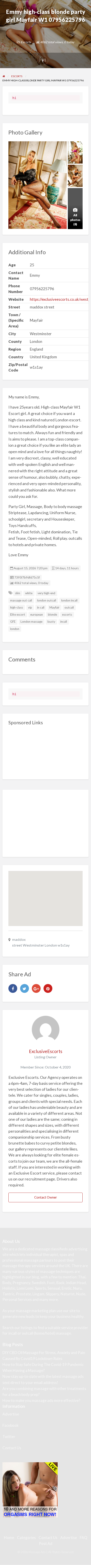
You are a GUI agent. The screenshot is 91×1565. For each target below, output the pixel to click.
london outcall (46, 600)
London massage (31, 621)
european (36, 614)
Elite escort (17, 614)
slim (17, 593)
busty (51, 621)
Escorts (26, 42)
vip (30, 607)
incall (63, 621)
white (28, 593)
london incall (69, 600)
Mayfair (54, 607)
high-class (16, 607)
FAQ (83, 1537)
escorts (67, 614)
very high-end (46, 593)
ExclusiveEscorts (45, 1051)
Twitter (8, 1436)
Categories (26, 1537)
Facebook (10, 1425)
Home (9, 1537)
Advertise (10, 1414)
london (14, 629)
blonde (52, 614)
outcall (69, 607)
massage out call (21, 600)
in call (40, 607)
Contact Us (11, 1447)
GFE (12, 621)
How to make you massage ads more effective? (41, 1400)
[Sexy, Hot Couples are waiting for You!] (30, 1489)
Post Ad (45, 1543)
